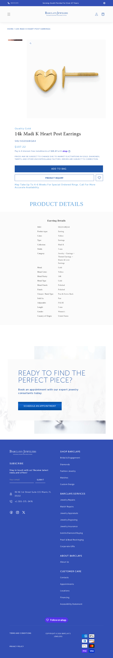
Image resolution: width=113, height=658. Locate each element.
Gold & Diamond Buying (71, 533)
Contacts (64, 577)
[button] (9, 14)
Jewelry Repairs (67, 499)
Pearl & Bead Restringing (72, 539)
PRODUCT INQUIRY (54, 178)
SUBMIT (40, 479)
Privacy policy (17, 646)
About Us (64, 562)
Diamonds (65, 464)
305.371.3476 (14, 3)
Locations (64, 590)
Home (10, 29)
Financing (64, 597)
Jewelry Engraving (68, 519)
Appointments (67, 584)
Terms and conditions (20, 633)
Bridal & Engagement (70, 457)
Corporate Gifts (67, 546)
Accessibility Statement (71, 604)
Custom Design (67, 484)
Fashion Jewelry (68, 471)
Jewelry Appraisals (69, 513)
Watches (64, 477)
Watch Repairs (67, 506)
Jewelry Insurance (69, 526)
